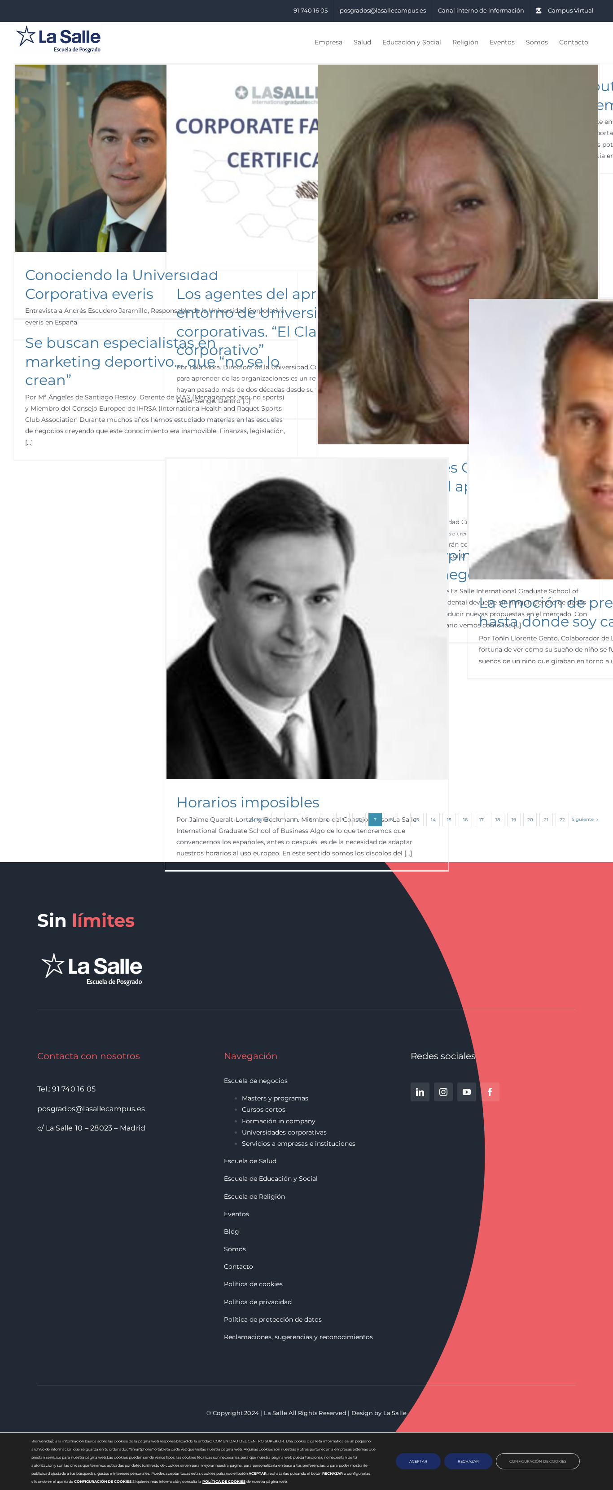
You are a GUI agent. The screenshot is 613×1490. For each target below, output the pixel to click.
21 (546, 820)
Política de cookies (253, 1284)
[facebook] (490, 1091)
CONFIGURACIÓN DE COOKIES (537, 1461)
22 (562, 820)
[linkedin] (420, 1091)
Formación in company (278, 1121)
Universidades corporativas (284, 1132)
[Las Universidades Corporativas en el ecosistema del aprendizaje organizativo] (458, 254)
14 (433, 820)
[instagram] (443, 1091)
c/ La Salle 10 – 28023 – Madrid (91, 1128)
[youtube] (466, 1091)
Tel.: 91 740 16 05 (66, 1089)
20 (530, 820)
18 (497, 820)
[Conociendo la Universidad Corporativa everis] (155, 158)
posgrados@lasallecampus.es (91, 1108)
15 (449, 820)
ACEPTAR (418, 1461)
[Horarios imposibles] (306, 619)
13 (417, 820)
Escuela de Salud (250, 1161)
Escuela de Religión (254, 1196)
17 (481, 820)
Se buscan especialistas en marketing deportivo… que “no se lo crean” (152, 361)
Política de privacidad (258, 1302)
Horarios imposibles (248, 802)
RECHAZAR (468, 1461)
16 (465, 820)
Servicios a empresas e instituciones (298, 1143)
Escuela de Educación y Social (271, 1178)
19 (514, 820)
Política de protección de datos (273, 1319)
